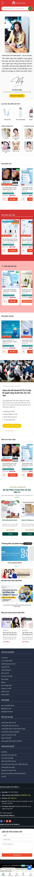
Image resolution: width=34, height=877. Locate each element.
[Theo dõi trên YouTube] (10, 821)
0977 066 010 (12, 798)
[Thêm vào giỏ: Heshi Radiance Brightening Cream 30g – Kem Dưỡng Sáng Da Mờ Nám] (23, 351)
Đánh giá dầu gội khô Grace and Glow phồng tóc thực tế (10, 634)
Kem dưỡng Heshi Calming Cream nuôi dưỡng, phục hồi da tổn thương (10, 240)
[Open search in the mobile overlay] (17, 9)
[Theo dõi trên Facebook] (1, 821)
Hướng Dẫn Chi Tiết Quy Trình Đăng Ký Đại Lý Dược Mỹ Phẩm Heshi (17, 605)
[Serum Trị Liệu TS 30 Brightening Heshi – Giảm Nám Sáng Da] (10, 329)
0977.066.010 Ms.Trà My (12, 426)
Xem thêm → (6, 642)
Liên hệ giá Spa (10, 529)
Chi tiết (10, 534)
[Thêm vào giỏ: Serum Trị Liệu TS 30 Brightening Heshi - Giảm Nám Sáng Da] (4, 351)
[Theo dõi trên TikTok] (4, 821)
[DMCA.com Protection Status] (26, 865)
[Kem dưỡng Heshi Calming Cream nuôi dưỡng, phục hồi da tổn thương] (10, 228)
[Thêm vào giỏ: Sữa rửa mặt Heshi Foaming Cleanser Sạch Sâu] (23, 250)
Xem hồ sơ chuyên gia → (17, 95)
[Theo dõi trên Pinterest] (7, 821)
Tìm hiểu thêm (9, 431)
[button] (2, 3)
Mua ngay (12, 199)
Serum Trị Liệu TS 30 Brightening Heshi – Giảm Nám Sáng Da (9, 341)
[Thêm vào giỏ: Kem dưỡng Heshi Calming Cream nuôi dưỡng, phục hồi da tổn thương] (4, 250)
